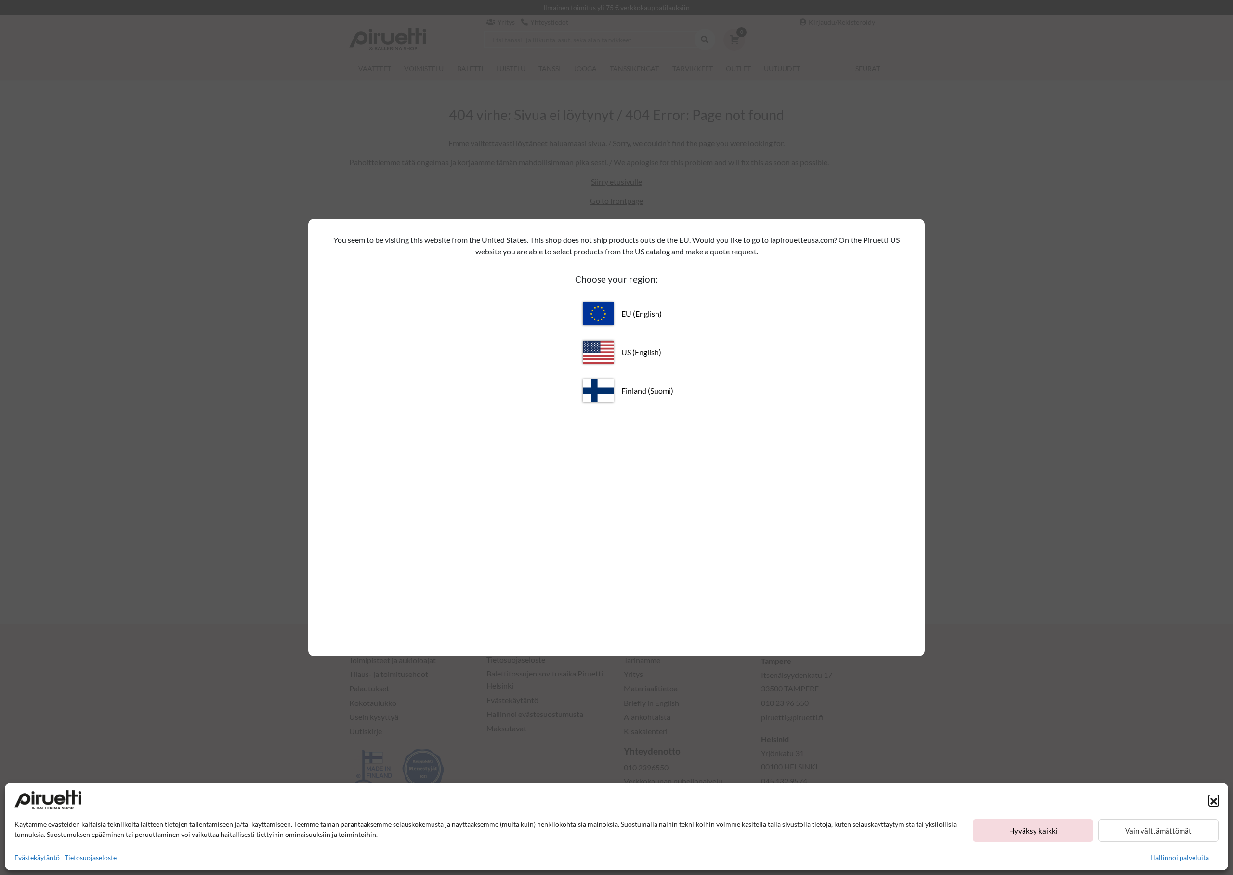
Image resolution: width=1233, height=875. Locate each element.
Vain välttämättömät (1158, 830)
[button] (1214, 800)
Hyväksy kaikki (1033, 830)
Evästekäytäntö (37, 857)
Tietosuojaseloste (91, 857)
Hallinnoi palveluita (1179, 857)
